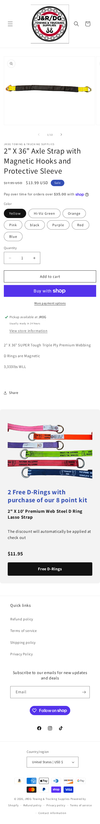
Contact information (52, 813)
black (34, 225)
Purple (58, 225)
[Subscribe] (83, 692)
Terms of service (23, 630)
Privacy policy (55, 805)
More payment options (50, 303)
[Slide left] (38, 134)
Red (80, 225)
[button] (10, 24)
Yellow (15, 213)
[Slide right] (61, 134)
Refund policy (21, 619)
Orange (74, 213)
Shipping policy (23, 642)
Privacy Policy (21, 654)
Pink (13, 225)
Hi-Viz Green (44, 213)
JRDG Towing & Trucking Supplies (47, 799)
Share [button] (13, 392)
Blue (13, 236)
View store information (28, 330)
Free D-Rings (50, 569)
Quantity (10, 248)
